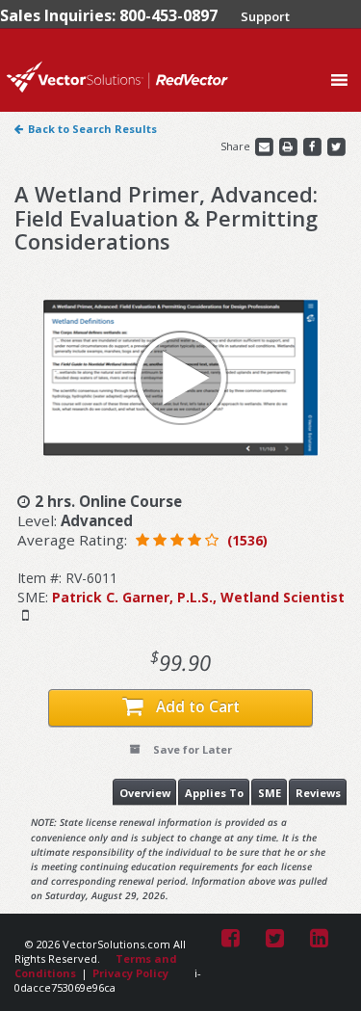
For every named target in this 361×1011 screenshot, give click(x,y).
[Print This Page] (289, 146)
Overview (144, 792)
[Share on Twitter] (336, 146)
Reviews (318, 792)
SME (269, 792)
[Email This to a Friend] (265, 146)
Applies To (214, 792)
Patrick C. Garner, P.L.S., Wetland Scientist (198, 597)
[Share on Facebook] (313, 146)
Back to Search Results (92, 128)
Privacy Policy (130, 973)
